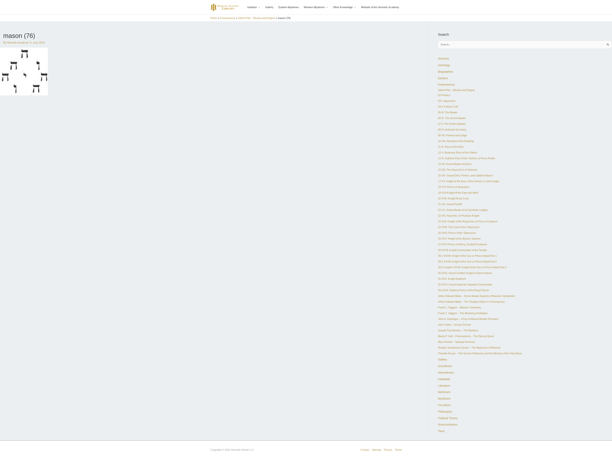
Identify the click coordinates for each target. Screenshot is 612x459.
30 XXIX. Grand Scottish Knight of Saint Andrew (465, 273)
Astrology (444, 65)
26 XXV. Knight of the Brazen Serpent (459, 238)
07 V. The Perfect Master (452, 124)
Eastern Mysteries (288, 7)
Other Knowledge (343, 7)
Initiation (252, 7)
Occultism (444, 405)
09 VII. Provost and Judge (452, 135)
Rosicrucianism (447, 424)
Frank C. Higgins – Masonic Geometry (459, 307)
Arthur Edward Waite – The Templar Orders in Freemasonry (471, 301)
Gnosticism (445, 366)
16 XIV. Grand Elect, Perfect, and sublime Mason (465, 175)
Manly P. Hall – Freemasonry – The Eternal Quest (466, 336)
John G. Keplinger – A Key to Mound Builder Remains (468, 319)
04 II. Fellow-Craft (448, 106)
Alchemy (443, 58)
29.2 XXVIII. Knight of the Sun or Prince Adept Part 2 (467, 261)
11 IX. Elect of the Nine (451, 147)
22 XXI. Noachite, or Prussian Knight (458, 215)
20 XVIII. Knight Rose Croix (453, 198)
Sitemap (376, 449)
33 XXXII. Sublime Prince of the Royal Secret (463, 290)
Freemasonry (446, 84)
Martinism (444, 392)
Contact (365, 449)
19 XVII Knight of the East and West (458, 192)
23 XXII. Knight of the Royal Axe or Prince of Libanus (467, 221)
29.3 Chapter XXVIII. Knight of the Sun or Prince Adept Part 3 (472, 267)
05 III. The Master (447, 112)
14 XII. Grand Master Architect (454, 164)
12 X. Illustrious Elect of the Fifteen (457, 152)
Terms (398, 449)
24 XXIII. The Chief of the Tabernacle (458, 227)
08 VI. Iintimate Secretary (452, 129)
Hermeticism (446, 372)
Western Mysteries (314, 7)
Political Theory (448, 418)
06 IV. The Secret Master (452, 118)
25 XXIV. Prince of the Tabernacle (457, 233)
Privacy (388, 449)
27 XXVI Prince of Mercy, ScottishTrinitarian (462, 244)
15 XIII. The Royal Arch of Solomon (457, 169)
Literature (444, 385)
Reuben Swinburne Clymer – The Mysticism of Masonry (469, 347)
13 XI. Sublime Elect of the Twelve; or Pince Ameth (466, 158)
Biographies (445, 71)
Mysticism (444, 398)
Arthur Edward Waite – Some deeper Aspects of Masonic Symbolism (476, 296)
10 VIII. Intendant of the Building (456, 141)
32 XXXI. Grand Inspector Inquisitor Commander (465, 284)
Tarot (441, 431)
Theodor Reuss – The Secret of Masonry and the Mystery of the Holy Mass (480, 353)
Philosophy (445, 411)
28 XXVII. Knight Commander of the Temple (462, 250)
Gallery (269, 7)
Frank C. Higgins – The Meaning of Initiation (463, 313)
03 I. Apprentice (446, 101)
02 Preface (444, 95)
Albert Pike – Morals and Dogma (456, 90)
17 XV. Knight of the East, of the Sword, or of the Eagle (468, 181)
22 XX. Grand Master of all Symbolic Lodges (463, 210)
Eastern (443, 78)
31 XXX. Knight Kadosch (452, 278)
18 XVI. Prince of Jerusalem (453, 187)
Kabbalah (444, 379)
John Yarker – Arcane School (454, 324)
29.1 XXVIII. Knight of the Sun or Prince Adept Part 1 (467, 256)
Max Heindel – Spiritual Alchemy (456, 342)
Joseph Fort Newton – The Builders (458, 330)
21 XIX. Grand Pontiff (450, 204)
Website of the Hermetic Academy (380, 7)
